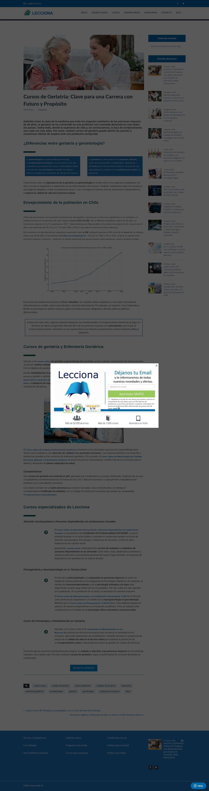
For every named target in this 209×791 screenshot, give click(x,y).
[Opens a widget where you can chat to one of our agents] (198, 786)
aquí (115, 408)
